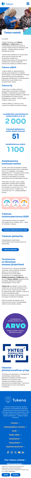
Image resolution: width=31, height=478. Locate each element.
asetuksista (12, 471)
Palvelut (14, 423)
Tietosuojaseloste (14, 464)
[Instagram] (12, 452)
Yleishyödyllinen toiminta (14, 427)
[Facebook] (8, 452)
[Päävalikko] (28, 3)
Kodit (14, 431)
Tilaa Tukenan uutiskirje (14, 460)
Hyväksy (15, 475)
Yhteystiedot (14, 443)
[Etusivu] (7, 3)
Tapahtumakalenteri (14, 447)
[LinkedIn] (23, 452)
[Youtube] (19, 452)
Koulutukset (14, 439)
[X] (15, 452)
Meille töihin (14, 435)
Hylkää (6, 475)
